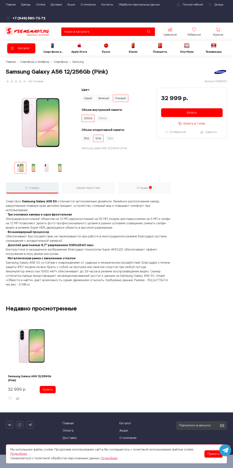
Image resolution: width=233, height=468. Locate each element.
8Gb (86, 138)
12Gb (98, 138)
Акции (123, 430)
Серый (88, 98)
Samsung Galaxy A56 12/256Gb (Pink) (29, 378)
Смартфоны (61, 61)
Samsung (78, 61)
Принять (214, 454)
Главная (11, 61)
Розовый (120, 98)
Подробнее (18, 454)
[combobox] (108, 31)
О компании (127, 438)
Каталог (125, 423)
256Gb (88, 118)
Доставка (70, 438)
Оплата (68, 430)
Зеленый (103, 98)
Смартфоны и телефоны (34, 61)
